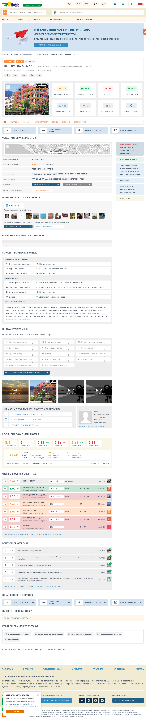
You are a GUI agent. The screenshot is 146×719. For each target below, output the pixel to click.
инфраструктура (41, 122)
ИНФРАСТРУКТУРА (126, 147)
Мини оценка (69, 481)
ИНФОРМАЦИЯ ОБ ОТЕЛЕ (128, 144)
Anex (80, 408)
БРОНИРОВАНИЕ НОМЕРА (129, 168)
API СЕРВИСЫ (119, 669)
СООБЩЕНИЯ (25, 12)
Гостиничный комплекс (13, 70)
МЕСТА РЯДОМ (125, 198)
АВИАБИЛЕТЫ (124, 180)
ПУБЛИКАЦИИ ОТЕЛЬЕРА (128, 159)
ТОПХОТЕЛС (5, 54)
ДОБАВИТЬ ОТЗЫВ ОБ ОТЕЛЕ (32, 5)
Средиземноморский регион (32, 54)
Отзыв (67, 488)
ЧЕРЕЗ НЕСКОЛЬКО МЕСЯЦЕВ (81, 634)
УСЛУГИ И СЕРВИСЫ (127, 150)
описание (27, 122)
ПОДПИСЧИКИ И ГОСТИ (128, 192)
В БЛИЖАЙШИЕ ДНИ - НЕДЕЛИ (19, 634)
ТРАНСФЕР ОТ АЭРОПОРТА (129, 171)
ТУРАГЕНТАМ (98, 669)
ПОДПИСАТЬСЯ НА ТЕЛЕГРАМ (58, 700)
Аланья (50, 54)
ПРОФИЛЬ (13, 12)
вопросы (66, 122)
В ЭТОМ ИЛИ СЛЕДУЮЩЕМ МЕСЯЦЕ (50, 634)
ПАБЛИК (36, 19)
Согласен (15, 711)
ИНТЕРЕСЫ (38, 12)
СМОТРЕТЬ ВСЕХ (99, 426)
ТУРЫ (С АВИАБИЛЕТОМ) (128, 165)
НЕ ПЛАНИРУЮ (13, 639)
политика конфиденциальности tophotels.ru (22, 707)
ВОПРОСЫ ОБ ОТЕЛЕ (127, 189)
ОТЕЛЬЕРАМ (77, 669)
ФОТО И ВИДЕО (125, 153)
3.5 (21, 61)
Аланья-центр (65, 54)
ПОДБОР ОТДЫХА (84, 19)
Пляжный (30, 70)
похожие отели (80, 122)
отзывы (55, 122)
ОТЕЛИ (5, 19)
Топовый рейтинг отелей (28, 676)
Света (96, 412)
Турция (15, 54)
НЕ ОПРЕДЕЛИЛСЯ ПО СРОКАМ (110, 634)
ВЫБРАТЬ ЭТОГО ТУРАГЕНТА (86, 426)
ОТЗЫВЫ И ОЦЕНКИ (127, 186)
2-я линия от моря (43, 70)
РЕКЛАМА (140, 669)
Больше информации (41, 190)
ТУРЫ (20, 19)
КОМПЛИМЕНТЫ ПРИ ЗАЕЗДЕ (130, 174)
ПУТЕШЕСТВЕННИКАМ (52, 669)
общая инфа (14, 122)
